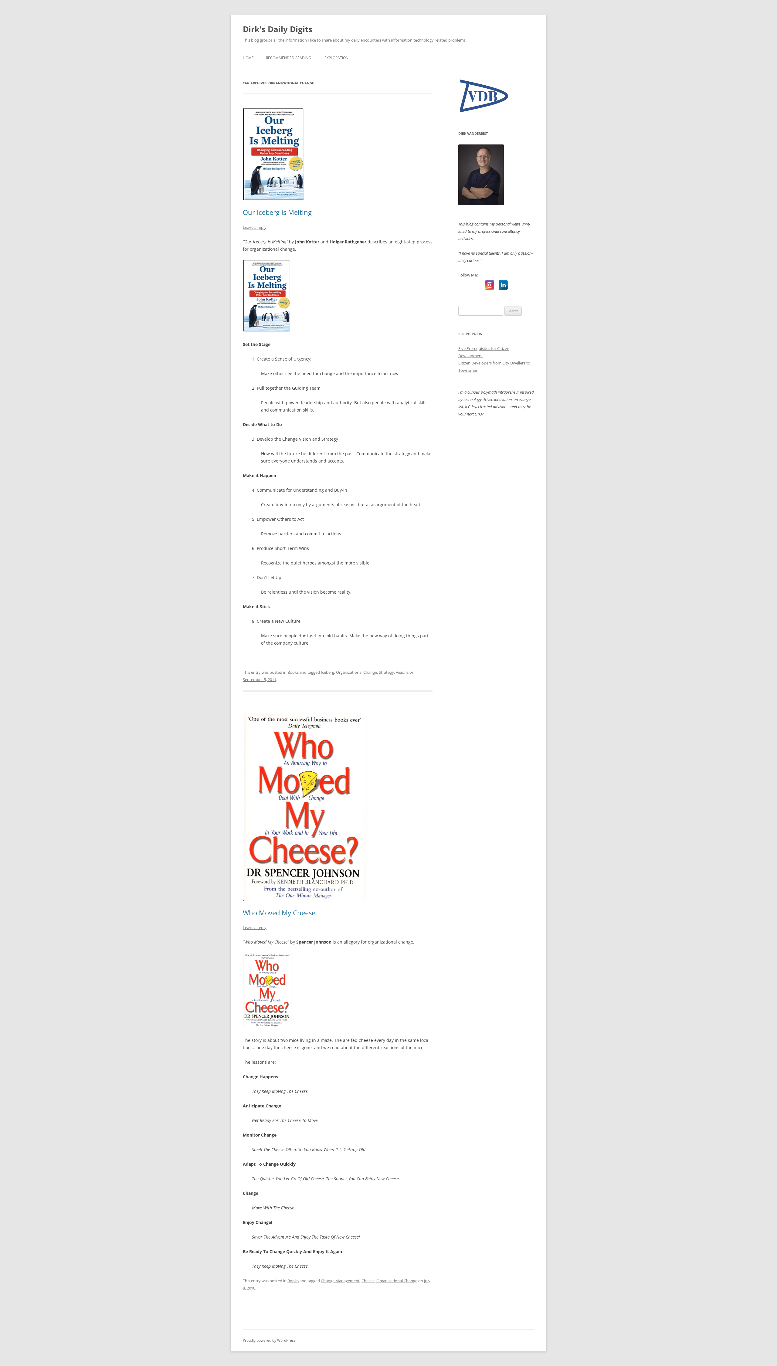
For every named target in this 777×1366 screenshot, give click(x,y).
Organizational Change (356, 672)
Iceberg (327, 672)
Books (293, 672)
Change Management (340, 1280)
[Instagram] (489, 285)
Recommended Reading (288, 57)
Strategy (386, 672)
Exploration (336, 57)
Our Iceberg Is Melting (277, 212)
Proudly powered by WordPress (269, 1340)
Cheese (368, 1280)
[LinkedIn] (503, 285)
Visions (402, 672)
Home (248, 57)
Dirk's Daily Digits (277, 29)
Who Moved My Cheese (279, 912)
